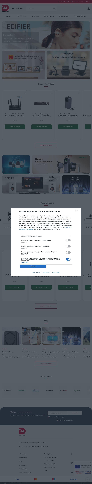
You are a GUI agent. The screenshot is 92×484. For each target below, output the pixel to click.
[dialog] (46, 242)
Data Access (46, 272)
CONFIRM (33, 266)
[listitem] (46, 236)
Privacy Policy (56, 272)
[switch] (68, 240)
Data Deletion (36, 272)
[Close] (77, 211)
